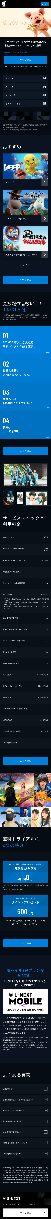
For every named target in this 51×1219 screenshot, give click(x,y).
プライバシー (22, 1204)
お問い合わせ (33, 1204)
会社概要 (12, 1204)
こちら (42, 606)
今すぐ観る (25, 59)
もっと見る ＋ (25, 265)
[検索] (38, 4)
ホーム (5, 1204)
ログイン (45, 4)
